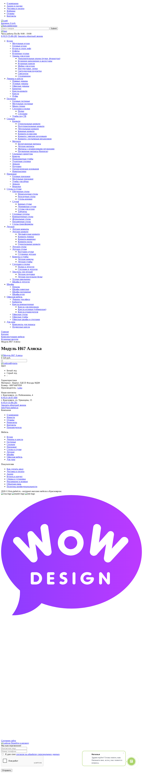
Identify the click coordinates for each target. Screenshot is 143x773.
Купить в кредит (14, 476)
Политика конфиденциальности (22, 486)
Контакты (11, 16)
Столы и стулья (14, 449)
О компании (12, 3)
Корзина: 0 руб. (8, 23)
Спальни (11, 444)
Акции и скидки (14, 6)
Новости (11, 417)
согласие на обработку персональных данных (38, 754)
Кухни (10, 437)
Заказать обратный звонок (30, 36)
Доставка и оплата (15, 8)
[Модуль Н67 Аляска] (11, 355)
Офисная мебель (14, 457)
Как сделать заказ (15, 469)
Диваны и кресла (15, 439)
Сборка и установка (16, 479)
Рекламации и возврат (17, 481)
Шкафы (10, 454)
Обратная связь (14, 484)
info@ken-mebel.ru (9, 407)
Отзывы (10, 13)
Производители (14, 427)
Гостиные (11, 442)
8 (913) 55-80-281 (9, 36)
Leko (20, 388)
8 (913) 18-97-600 (9, 397)
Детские (11, 452)
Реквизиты (12, 422)
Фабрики (11, 11)
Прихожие (12, 447)
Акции (10, 474)
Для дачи (11, 459)
